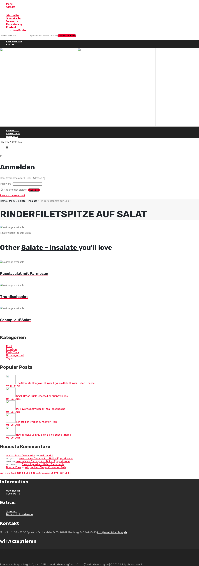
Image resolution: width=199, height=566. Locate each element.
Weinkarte (12, 21)
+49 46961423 (13, 141)
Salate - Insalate (27, 200)
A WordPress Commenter (20, 455)
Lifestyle (11, 349)
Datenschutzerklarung (19, 514)
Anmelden (34, 190)
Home (3, 200)
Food (9, 346)
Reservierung (14, 24)
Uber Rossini (13, 490)
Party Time (12, 352)
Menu (9, 3)
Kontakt (11, 27)
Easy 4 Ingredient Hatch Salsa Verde (43, 464)
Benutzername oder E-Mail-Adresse (22, 178)
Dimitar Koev (13, 467)
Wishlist (10, 6)
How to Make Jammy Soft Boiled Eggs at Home (46, 458)
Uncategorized (15, 355)
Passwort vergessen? (12, 195)
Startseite (12, 15)
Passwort (6, 183)
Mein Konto (19, 30)
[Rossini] (77, 125)
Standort (11, 511)
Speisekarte (13, 18)
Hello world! (46, 455)
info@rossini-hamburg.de (112, 532)
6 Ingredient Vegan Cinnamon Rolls (45, 467)
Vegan (10, 358)
